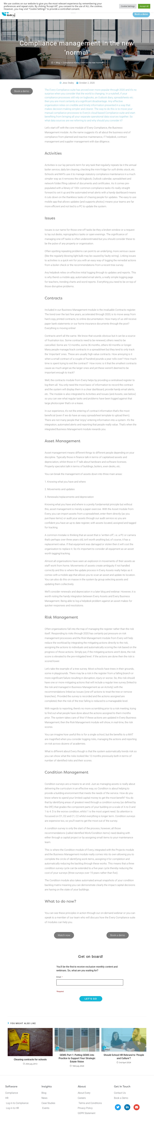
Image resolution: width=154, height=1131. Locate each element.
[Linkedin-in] (127, 1107)
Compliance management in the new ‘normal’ (83, 62)
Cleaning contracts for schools (30, 1059)
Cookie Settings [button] (128, 6)
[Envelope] (137, 1107)
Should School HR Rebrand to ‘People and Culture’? (124, 1057)
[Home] (52, 62)
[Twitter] (118, 1107)
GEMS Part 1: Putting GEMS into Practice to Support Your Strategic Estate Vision (77, 1058)
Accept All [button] (144, 6)
